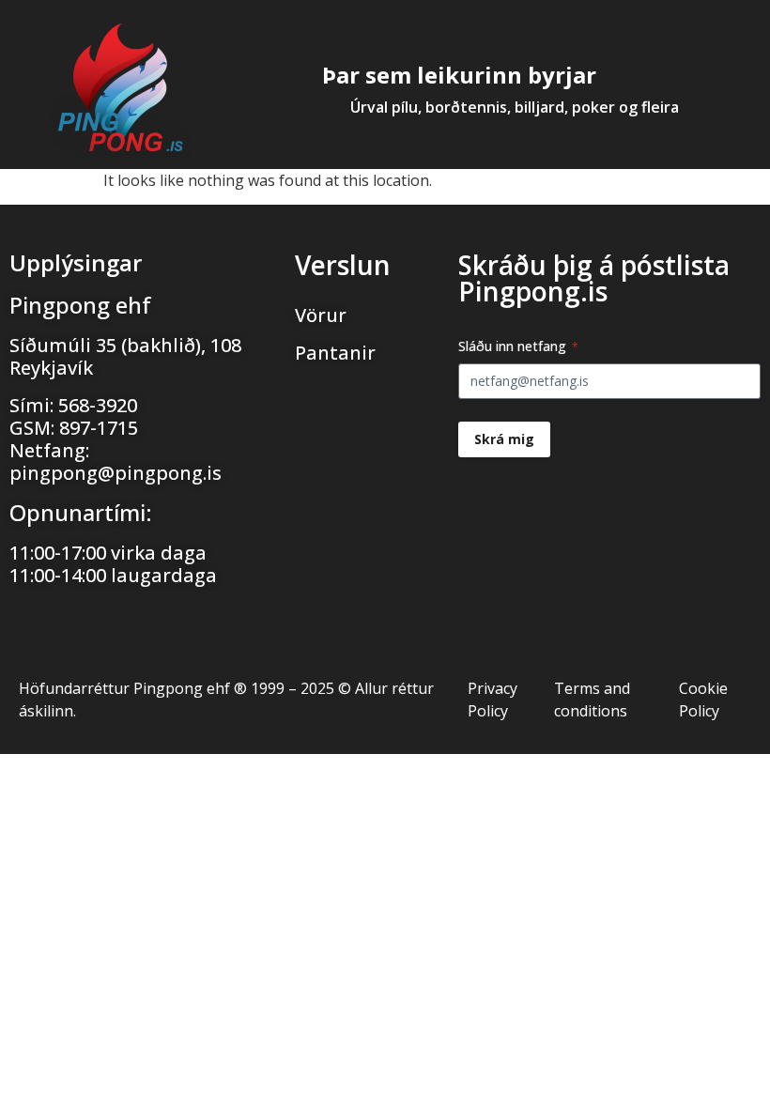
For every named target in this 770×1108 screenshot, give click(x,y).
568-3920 (97, 405)
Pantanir (335, 352)
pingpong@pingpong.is (115, 472)
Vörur (320, 315)
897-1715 (98, 427)
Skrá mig (504, 439)
